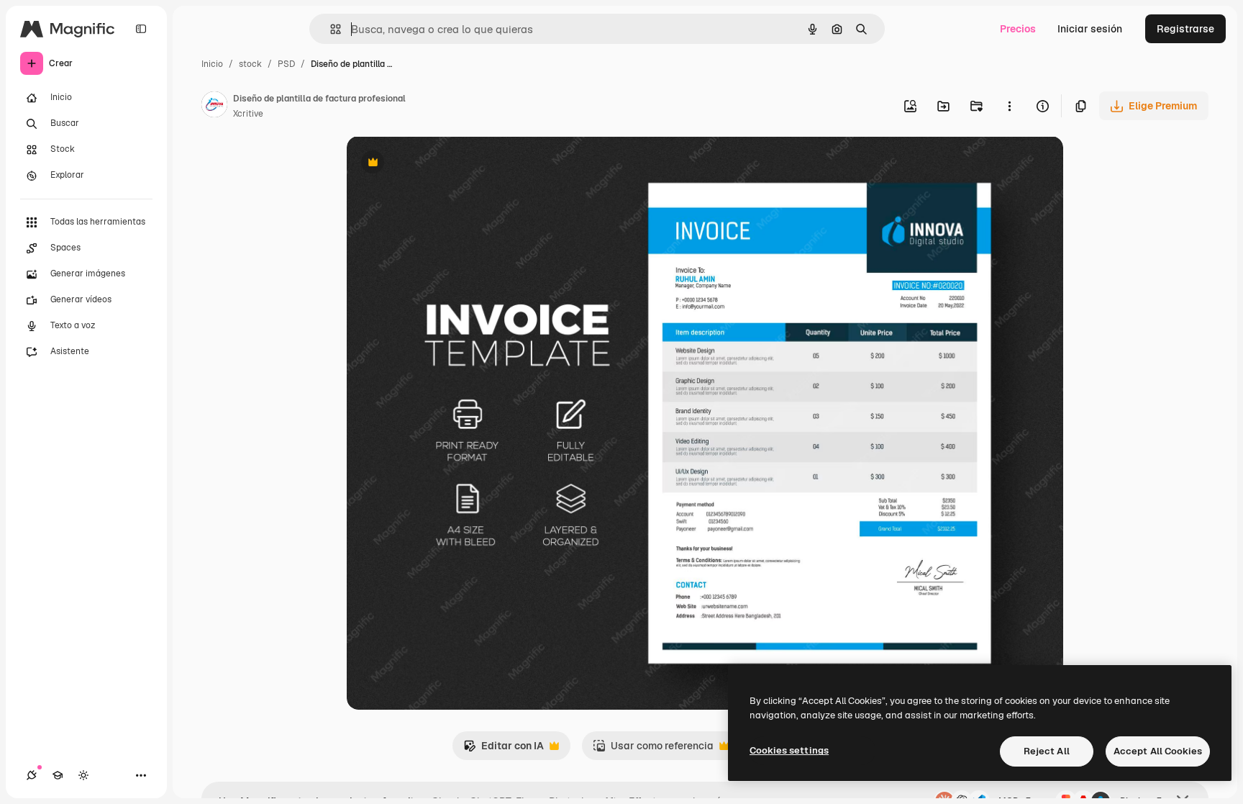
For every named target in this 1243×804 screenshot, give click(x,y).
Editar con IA (503, 749)
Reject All (1047, 751)
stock (250, 64)
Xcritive (248, 113)
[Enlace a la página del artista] (214, 106)
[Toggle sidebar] (140, 28)
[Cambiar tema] (83, 775)
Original (439, 164)
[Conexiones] (31, 775)
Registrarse (1185, 28)
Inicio (212, 64)
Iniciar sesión (1089, 28)
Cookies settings (789, 750)
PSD (286, 64)
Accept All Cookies (1158, 751)
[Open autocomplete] (330, 29)
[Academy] (57, 775)
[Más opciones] (1009, 105)
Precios (1018, 28)
